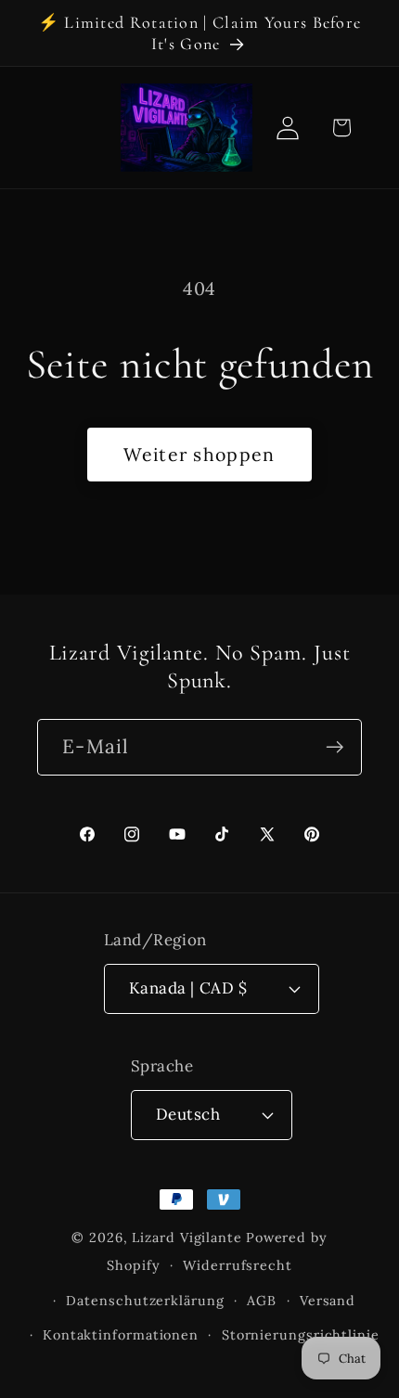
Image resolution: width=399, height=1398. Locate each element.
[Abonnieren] (334, 747)
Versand (327, 1300)
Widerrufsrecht (237, 1265)
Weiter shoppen (199, 454)
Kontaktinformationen (121, 1335)
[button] (341, 127)
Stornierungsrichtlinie (301, 1335)
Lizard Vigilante (187, 1237)
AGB (262, 1300)
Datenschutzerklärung (145, 1300)
